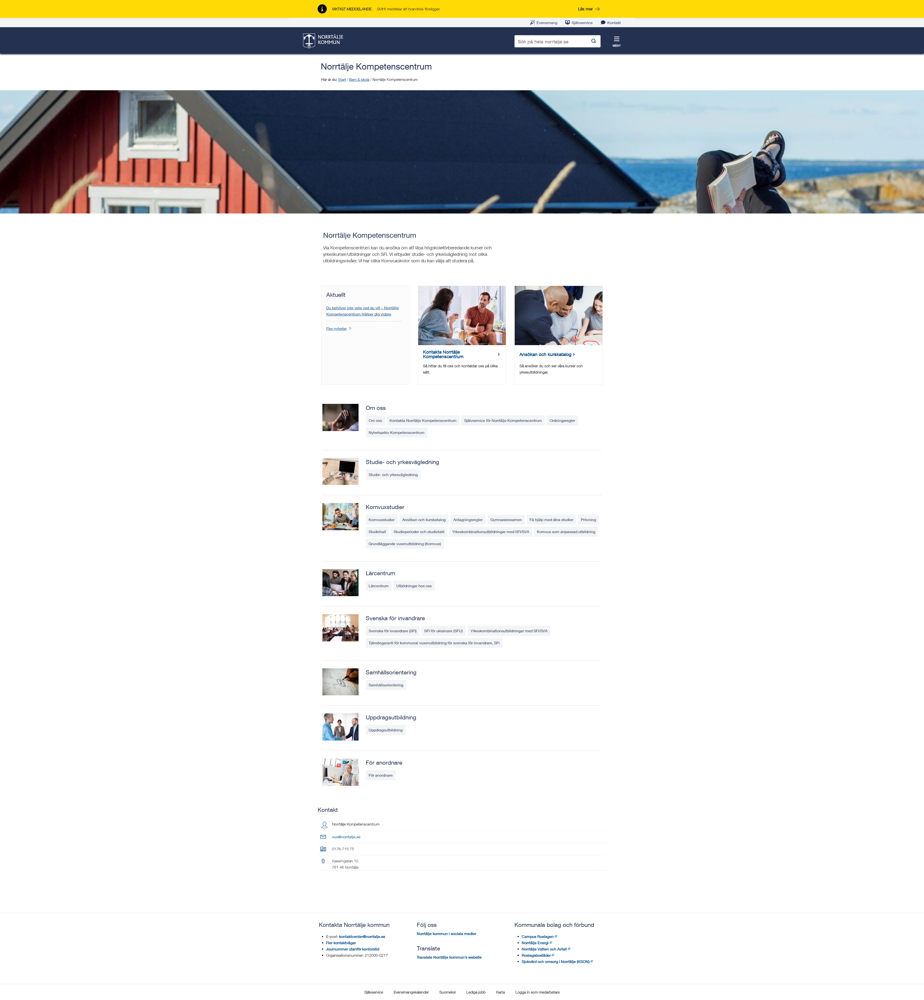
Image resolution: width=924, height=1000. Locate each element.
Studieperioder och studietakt (419, 531)
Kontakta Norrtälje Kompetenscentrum (423, 420)
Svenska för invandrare (395, 618)
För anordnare (384, 762)
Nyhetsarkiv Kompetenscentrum (396, 432)
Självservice (582, 22)
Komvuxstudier (385, 506)
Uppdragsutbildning (391, 717)
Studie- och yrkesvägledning (402, 461)
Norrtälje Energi (535, 942)
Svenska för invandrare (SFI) (393, 630)
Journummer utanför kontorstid (352, 949)
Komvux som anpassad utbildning (566, 531)
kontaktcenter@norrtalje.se (362, 936)
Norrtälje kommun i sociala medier (446, 933)
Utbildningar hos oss (414, 585)
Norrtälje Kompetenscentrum (376, 66)
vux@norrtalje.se (346, 836)
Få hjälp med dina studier (551, 519)
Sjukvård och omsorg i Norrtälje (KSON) (556, 961)
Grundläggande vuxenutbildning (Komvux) (405, 543)
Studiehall (377, 531)
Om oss (376, 407)
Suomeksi (447, 992)
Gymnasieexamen (506, 519)
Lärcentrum (380, 573)
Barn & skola (359, 79)
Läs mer (585, 8)
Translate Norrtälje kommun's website (449, 957)
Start (342, 79)
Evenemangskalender (411, 992)
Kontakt (614, 22)
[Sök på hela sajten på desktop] (593, 41)
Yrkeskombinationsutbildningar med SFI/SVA (490, 531)
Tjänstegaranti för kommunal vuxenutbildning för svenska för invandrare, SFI (434, 642)
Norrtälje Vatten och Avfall (544, 949)
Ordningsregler (562, 420)
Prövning (588, 519)
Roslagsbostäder (536, 955)
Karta (500, 992)
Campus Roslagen (538, 936)
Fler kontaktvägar (341, 942)
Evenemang (547, 22)
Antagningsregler (468, 519)
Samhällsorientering (391, 672)
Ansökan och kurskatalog (424, 519)
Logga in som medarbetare (537, 992)
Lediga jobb (476, 992)
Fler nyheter (336, 328)
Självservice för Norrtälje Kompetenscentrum (503, 420)
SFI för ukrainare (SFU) (443, 630)
